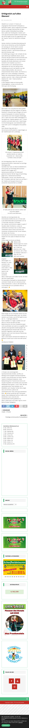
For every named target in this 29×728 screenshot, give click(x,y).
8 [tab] (18, 576)
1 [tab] (5, 576)
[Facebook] (11, 680)
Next (23, 567)
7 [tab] (16, 576)
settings (20, 722)
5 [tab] (12, 576)
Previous (5, 567)
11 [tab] (23, 576)
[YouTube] (17, 680)
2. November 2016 (7, 20)
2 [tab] (7, 576)
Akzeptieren (6, 725)
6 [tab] (14, 576)
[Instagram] (14, 686)
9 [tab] (20, 576)
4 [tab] (10, 576)
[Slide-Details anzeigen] (14, 567)
